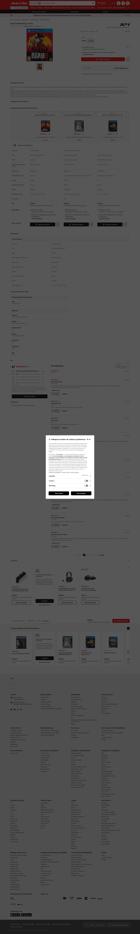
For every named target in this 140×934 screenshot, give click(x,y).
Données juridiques (74, 472)
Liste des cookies (65, 472)
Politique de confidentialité (55, 472)
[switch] (86, 481)
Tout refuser (59, 493)
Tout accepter (81, 493)
